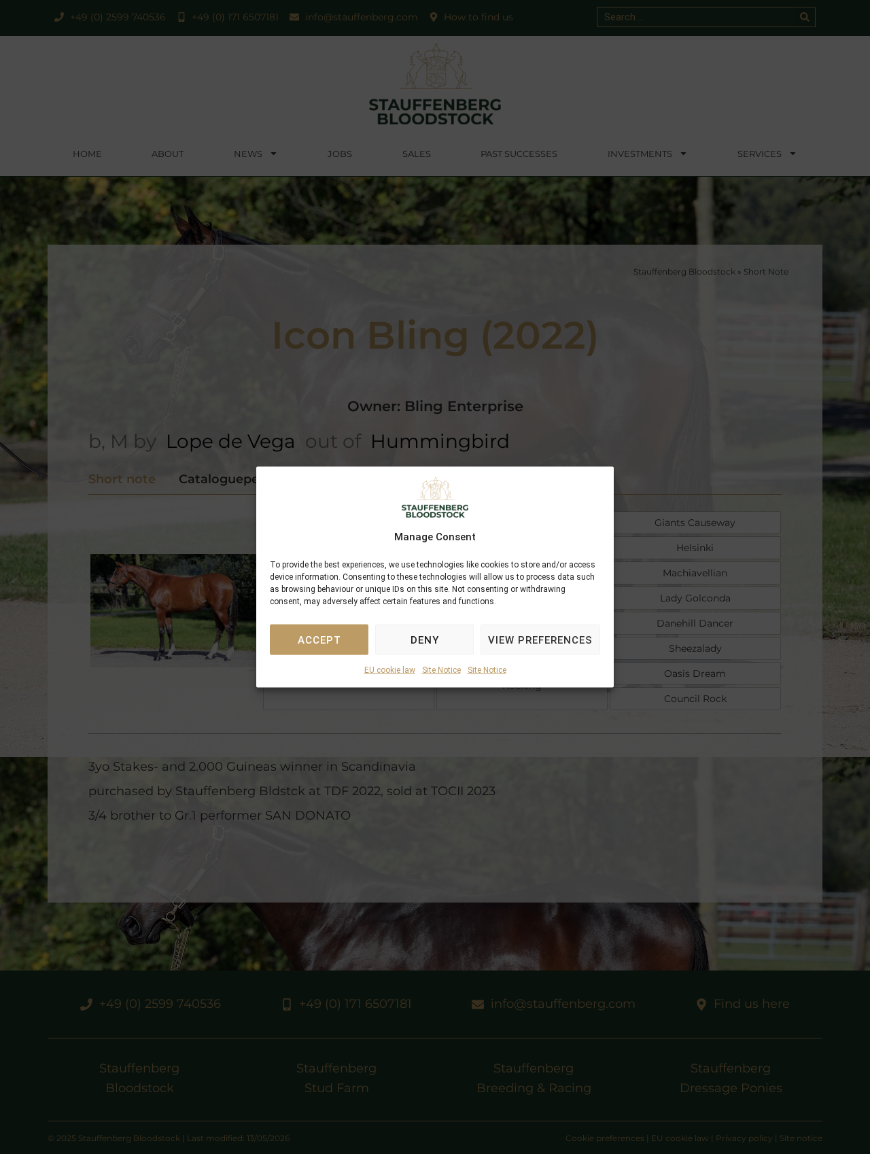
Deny (425, 640)
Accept (319, 640)
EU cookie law (389, 670)
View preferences (540, 640)
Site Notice (441, 670)
